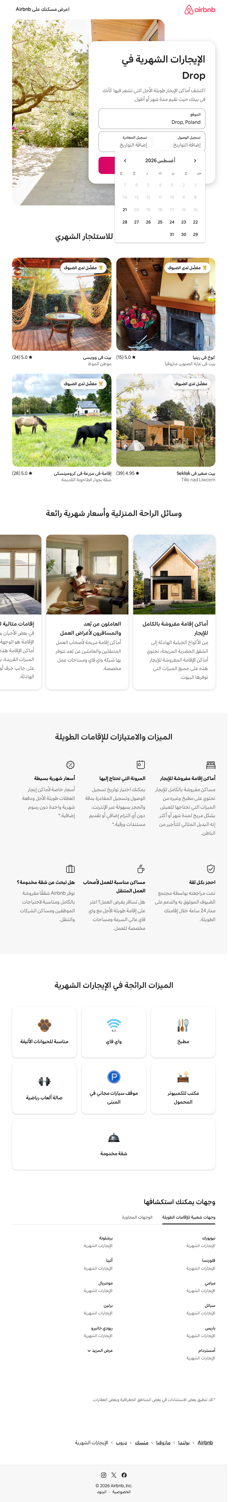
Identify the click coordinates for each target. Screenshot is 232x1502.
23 (183, 222)
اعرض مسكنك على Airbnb (42, 9)
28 (124, 222)
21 (125, 209)
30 (183, 234)
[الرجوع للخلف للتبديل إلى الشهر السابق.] (195, 161)
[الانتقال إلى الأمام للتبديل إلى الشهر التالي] (125, 161)
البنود (102, 1491)
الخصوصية (121, 1491)
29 (195, 234)
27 (136, 222)
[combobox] (152, 122)
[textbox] (179, 145)
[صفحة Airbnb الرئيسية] (200, 9)
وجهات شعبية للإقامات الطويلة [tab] (188, 1217)
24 (171, 222)
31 (172, 234)
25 (160, 222)
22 (195, 222)
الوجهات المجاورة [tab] (137, 1217)
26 (148, 222)
